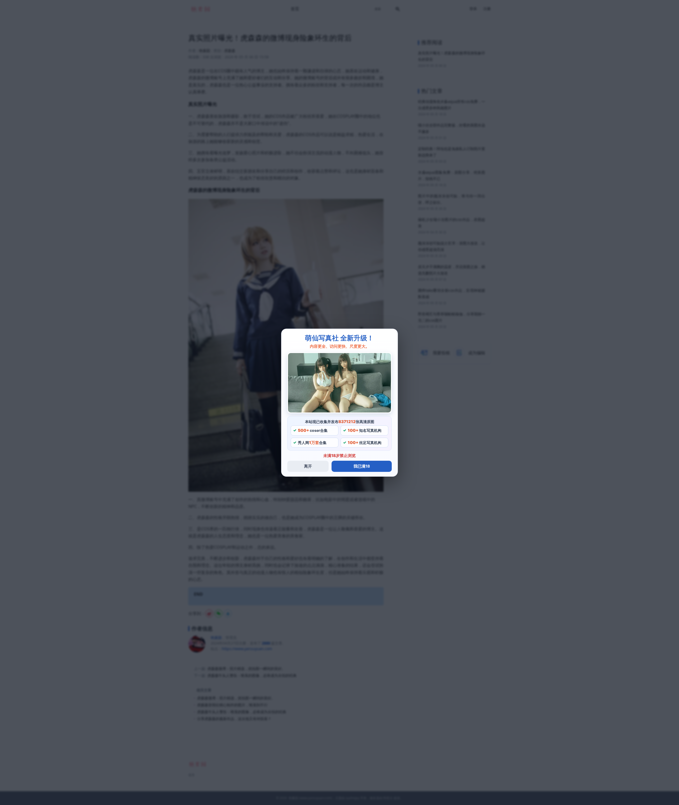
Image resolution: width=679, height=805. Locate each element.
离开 (308, 466)
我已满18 (362, 466)
